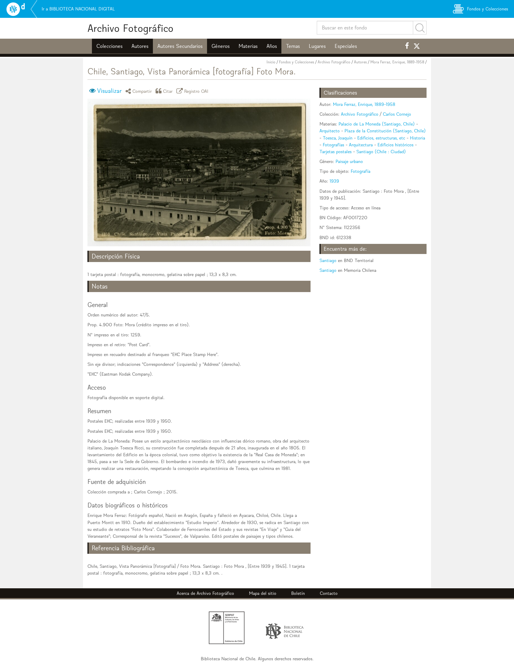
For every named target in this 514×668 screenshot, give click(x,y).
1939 (334, 181)
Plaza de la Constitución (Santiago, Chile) (385, 131)
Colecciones (109, 46)
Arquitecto (329, 131)
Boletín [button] (298, 593)
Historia (417, 138)
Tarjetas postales (335, 151)
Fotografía (360, 171)
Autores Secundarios (180, 46)
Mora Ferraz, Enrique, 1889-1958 (397, 62)
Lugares (317, 46)
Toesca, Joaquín (337, 138)
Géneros (220, 46)
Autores (139, 46)
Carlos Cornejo (397, 114)
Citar (168, 91)
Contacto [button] (329, 593)
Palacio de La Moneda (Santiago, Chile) (377, 124)
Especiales (346, 46)
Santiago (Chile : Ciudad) (381, 151)
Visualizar (109, 91)
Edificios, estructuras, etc (381, 138)
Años (272, 46)
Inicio (271, 62)
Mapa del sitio (262, 593)
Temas (293, 46)
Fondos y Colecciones (296, 62)
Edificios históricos (395, 145)
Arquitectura (361, 145)
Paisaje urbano (349, 161)
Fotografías (333, 145)
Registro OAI (196, 91)
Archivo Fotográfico (130, 28)
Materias (248, 46)
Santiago (327, 260)
